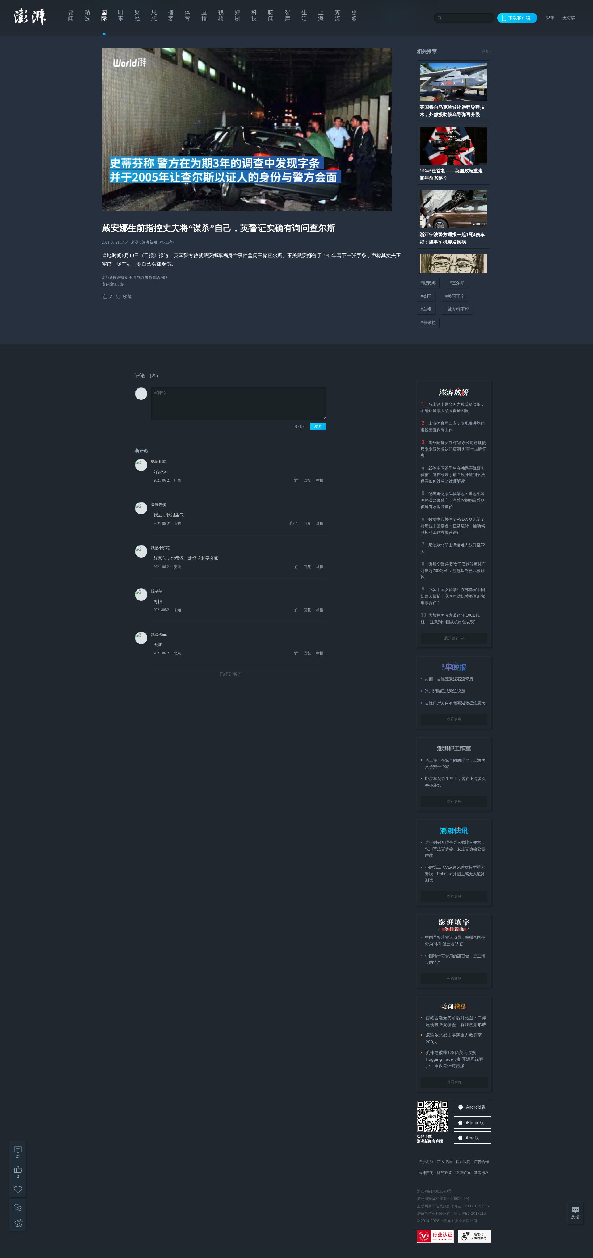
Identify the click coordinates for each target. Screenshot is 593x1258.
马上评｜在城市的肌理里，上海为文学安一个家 (455, 763)
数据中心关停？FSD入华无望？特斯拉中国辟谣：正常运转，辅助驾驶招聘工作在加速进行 (453, 526)
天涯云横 (158, 505)
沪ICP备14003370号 (434, 1191)
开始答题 (454, 978)
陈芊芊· (157, 591)
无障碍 (568, 17)
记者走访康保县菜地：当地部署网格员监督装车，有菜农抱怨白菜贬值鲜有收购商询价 (453, 500)
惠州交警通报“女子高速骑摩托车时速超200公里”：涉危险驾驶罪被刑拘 (453, 570)
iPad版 (472, 1137)
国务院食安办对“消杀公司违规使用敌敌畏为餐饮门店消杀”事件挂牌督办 (453, 449)
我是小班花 (160, 548)
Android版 (476, 1107)
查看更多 (454, 719)
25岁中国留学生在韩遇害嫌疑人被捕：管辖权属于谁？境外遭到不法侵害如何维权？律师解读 (453, 474)
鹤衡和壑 (158, 461)
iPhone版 (475, 1122)
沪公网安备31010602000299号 (443, 1199)
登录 (550, 17)
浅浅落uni (159, 634)
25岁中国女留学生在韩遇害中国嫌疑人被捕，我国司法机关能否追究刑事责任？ (453, 596)
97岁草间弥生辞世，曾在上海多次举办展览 (455, 782)
